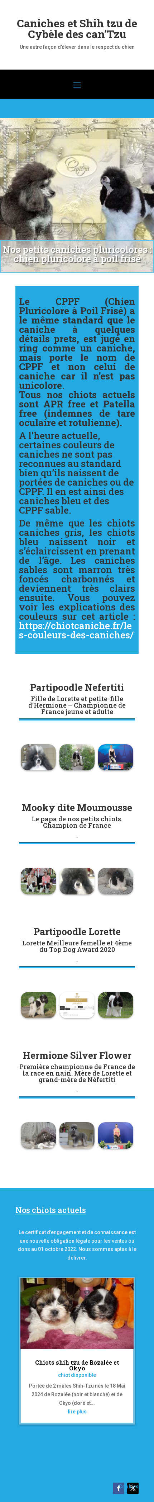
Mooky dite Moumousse (77, 807)
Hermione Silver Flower (77, 1055)
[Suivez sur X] (133, 1488)
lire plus (77, 1411)
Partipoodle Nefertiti (77, 687)
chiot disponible (77, 1375)
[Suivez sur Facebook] (118, 1488)
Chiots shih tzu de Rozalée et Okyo (77, 1365)
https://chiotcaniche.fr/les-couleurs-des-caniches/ (76, 630)
